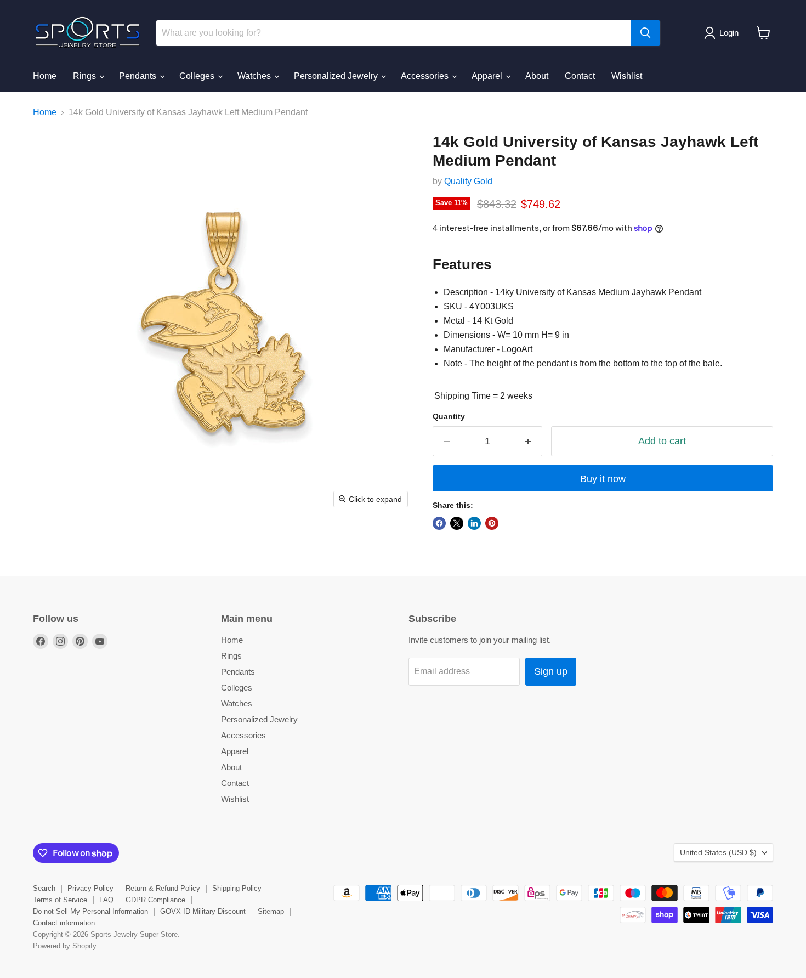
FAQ (106, 900)
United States (718, 852)
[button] (723, 32)
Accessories (426, 76)
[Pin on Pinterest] (491, 523)
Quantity (449, 416)
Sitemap (271, 911)
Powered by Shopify (65, 946)
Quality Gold (468, 181)
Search (44, 888)
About (536, 76)
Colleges (198, 76)
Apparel (488, 76)
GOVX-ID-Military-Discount (203, 911)
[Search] (645, 33)
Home (44, 76)
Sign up (550, 671)
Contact (580, 76)
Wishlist (626, 76)
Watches (255, 76)
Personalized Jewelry (337, 76)
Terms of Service (60, 900)
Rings (85, 76)
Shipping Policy (237, 888)
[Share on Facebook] (439, 523)
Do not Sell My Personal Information (90, 911)
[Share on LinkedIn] (474, 523)
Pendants (138, 76)
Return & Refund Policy (163, 888)
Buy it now (603, 478)
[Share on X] (456, 523)
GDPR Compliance (155, 900)
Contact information (64, 923)
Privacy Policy (90, 888)
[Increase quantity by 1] (528, 441)
